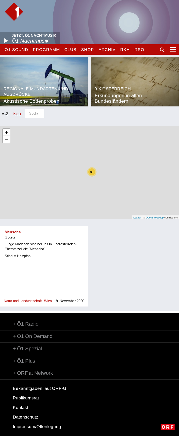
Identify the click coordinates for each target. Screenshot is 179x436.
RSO (139, 49)
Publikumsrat (26, 397)
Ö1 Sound (16, 49)
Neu (17, 113)
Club (70, 49)
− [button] (6, 139)
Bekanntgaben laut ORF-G (39, 388)
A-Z (5, 113)
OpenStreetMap (155, 217)
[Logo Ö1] (14, 11)
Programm (46, 49)
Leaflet (137, 217)
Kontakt (20, 407)
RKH (125, 49)
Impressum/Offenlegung (37, 426)
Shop (87, 49)
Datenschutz (25, 417)
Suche (162, 50)
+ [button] (6, 132)
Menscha (13, 232)
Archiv (107, 49)
